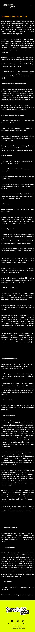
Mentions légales (18, 626)
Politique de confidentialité (17, 628)
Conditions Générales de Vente (17, 624)
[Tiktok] (23, 621)
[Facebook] (12, 621)
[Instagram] (17, 621)
